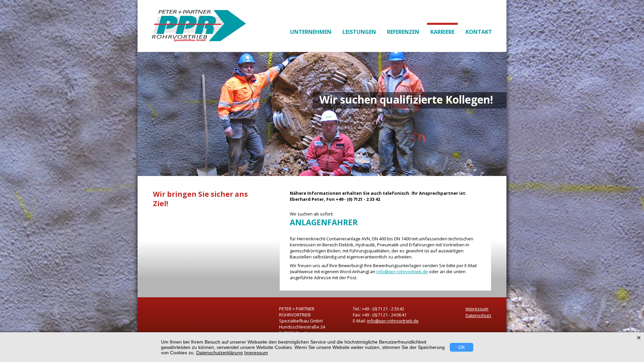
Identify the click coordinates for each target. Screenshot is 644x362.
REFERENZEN (403, 32)
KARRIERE (442, 32)
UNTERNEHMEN (310, 32)
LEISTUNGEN (359, 32)
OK (461, 347)
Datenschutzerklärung (219, 352)
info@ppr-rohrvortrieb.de (402, 271)
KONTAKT (479, 32)
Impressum (477, 309)
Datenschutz (478, 315)
